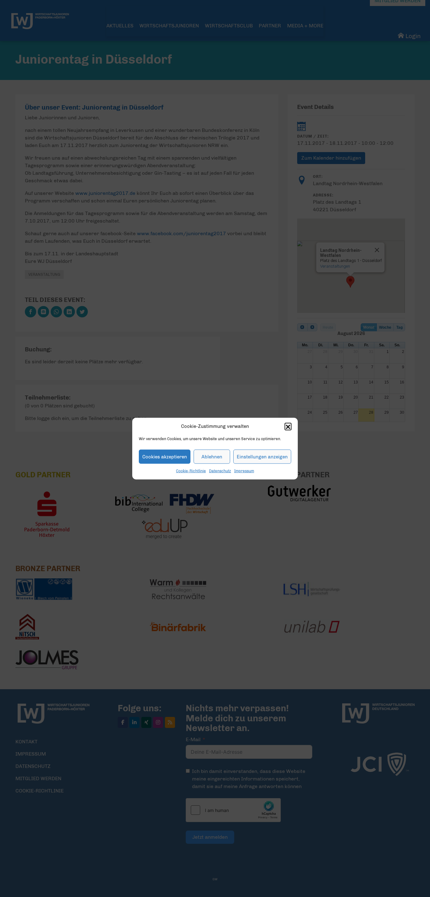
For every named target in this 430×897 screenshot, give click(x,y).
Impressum (244, 471)
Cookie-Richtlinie (191, 471)
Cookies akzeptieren (164, 456)
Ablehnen (211, 456)
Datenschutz (220, 471)
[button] (288, 426)
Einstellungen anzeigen (262, 456)
